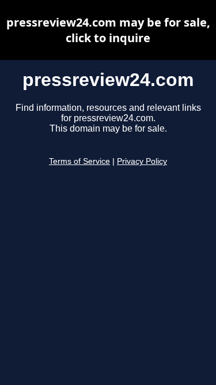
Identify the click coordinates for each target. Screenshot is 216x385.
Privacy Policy (142, 161)
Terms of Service (79, 161)
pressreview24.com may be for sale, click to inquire (108, 30)
